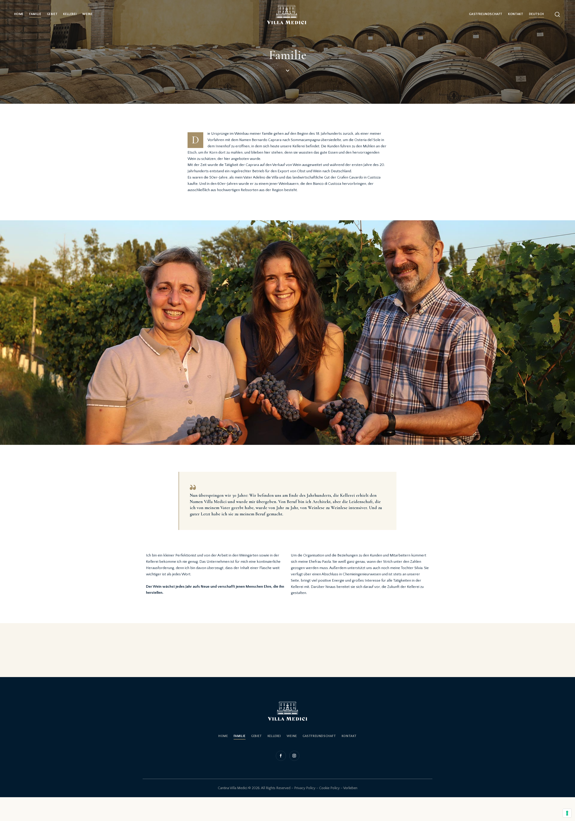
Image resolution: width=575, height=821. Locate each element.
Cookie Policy (329, 788)
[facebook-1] (281, 756)
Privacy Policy (304, 788)
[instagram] (293, 756)
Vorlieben (350, 788)
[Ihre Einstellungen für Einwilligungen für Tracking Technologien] (567, 813)
